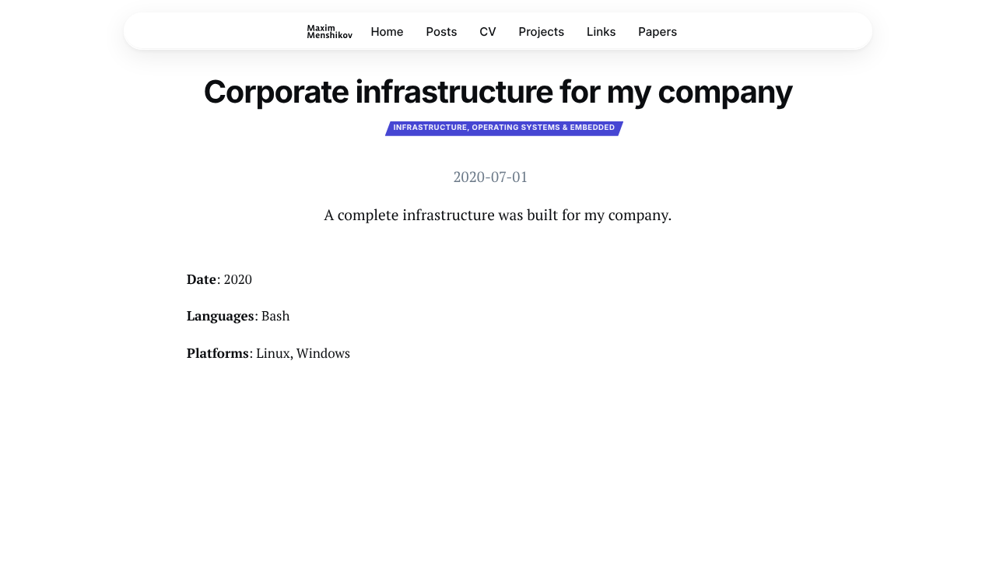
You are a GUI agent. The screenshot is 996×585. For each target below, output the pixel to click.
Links (601, 31)
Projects (542, 31)
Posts (441, 31)
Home (386, 31)
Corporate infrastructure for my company (497, 91)
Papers (657, 31)
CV (487, 31)
